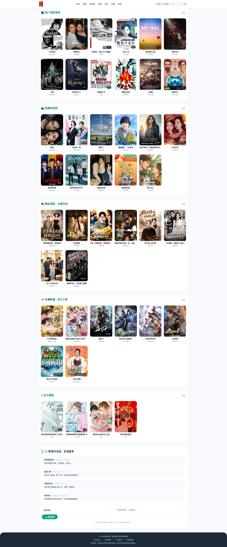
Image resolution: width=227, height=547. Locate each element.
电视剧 (92, 4)
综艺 (106, 4)
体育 (120, 4)
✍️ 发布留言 (49, 517)
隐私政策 (130, 540)
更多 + (184, 13)
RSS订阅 (97, 540)
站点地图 (108, 540)
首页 (78, 4)
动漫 (100, 4)
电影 (85, 4)
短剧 (113, 4)
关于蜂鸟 (119, 540)
